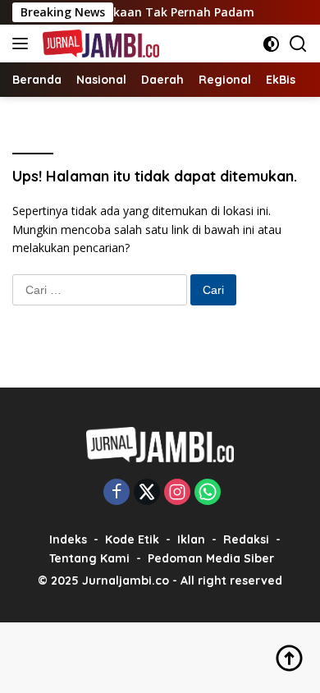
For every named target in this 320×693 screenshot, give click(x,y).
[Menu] (23, 43)
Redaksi (246, 539)
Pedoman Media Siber (211, 558)
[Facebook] (116, 493)
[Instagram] (177, 493)
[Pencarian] (298, 43)
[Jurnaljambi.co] (99, 43)
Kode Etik (132, 539)
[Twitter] (147, 493)
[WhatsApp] (207, 493)
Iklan (191, 539)
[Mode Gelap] (271, 43)
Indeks (68, 539)
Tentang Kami (89, 558)
